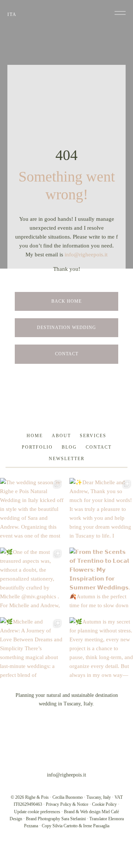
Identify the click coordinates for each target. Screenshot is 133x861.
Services (93, 435)
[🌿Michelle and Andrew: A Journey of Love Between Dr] (32, 649)
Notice (82, 804)
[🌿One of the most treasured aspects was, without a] (32, 579)
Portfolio (37, 447)
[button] (120, 13)
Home (35, 435)
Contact (99, 447)
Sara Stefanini (73, 818)
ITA (12, 14)
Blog (69, 447)
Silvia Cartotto (65, 825)
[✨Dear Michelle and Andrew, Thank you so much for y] (101, 510)
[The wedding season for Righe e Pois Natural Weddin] (32, 510)
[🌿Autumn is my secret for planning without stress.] (101, 649)
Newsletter (67, 458)
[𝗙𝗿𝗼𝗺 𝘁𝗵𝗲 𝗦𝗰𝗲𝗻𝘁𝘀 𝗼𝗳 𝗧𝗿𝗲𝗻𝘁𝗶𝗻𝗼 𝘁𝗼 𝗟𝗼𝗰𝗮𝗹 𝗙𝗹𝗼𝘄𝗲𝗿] (101, 579)
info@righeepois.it (86, 254)
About (61, 435)
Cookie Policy (104, 804)
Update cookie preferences (37, 811)
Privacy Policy (58, 804)
